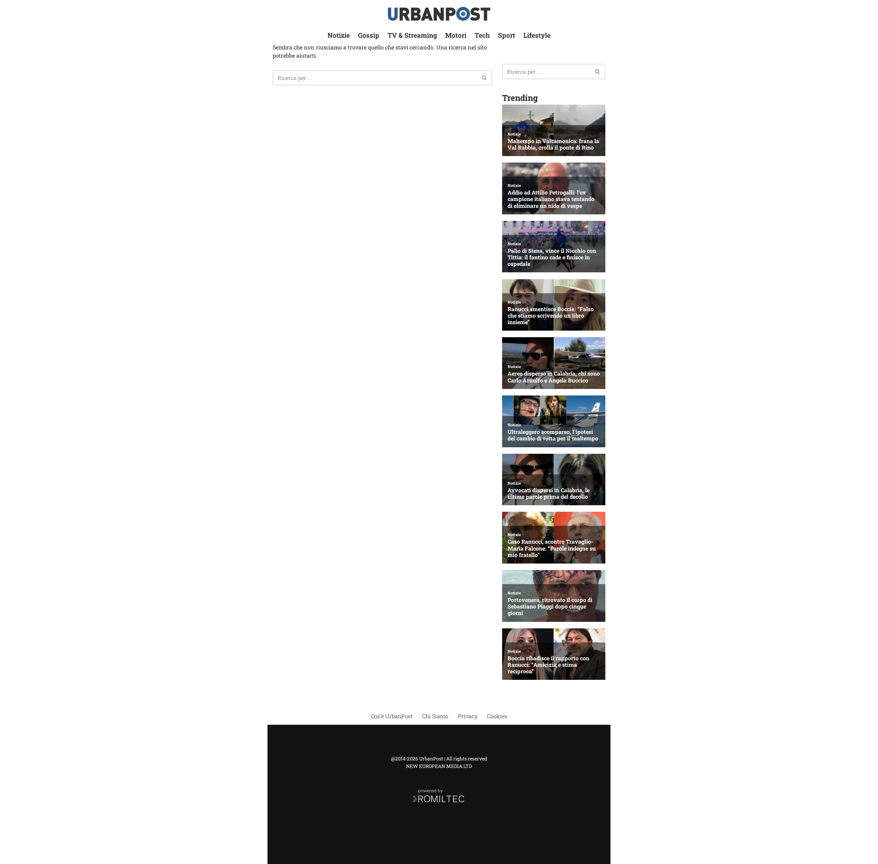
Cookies (497, 716)
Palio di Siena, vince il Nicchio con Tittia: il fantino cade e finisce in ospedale (552, 257)
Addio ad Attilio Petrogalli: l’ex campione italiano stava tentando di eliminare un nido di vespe (551, 199)
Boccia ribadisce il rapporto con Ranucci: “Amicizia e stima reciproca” (548, 665)
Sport (506, 35)
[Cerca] (484, 77)
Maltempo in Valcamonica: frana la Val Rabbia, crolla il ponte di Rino (553, 144)
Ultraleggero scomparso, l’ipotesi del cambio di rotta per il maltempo (553, 434)
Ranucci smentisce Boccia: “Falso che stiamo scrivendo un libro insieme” (551, 316)
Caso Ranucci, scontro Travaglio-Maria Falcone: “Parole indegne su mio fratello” (552, 548)
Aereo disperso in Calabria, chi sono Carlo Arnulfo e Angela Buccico (554, 376)
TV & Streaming (412, 35)
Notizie (339, 35)
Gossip (368, 35)
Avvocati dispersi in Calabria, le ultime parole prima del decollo (549, 493)
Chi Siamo (435, 716)
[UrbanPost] (439, 14)
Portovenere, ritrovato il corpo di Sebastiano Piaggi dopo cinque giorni (550, 606)
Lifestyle (536, 35)
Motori (455, 35)
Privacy (467, 716)
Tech (482, 35)
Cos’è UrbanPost (392, 716)
